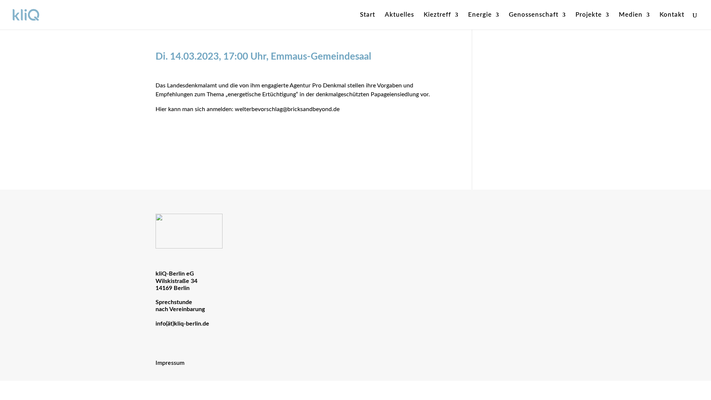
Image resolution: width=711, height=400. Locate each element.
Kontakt (672, 15)
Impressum (170, 363)
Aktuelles (399, 15)
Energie (480, 15)
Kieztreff (437, 15)
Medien (630, 15)
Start (367, 15)
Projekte (588, 15)
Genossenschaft (533, 15)
